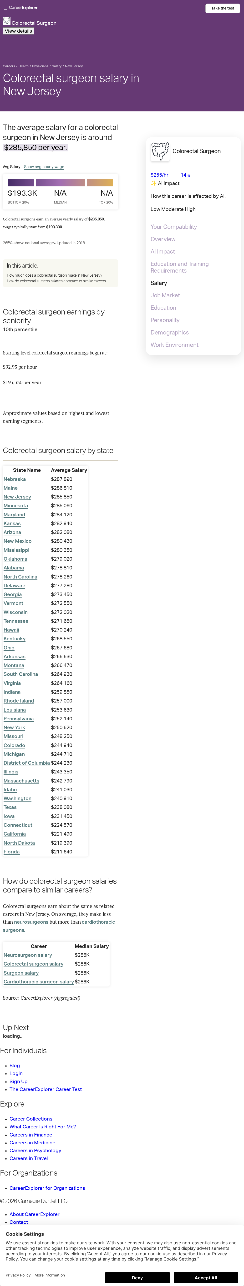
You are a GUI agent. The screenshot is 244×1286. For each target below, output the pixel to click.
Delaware (14, 585)
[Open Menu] (104, 8)
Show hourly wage (44, 167)
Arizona (12, 532)
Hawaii (11, 630)
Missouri (13, 736)
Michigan (14, 754)
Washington (17, 798)
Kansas (12, 523)
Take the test (222, 8)
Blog (15, 1065)
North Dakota (19, 843)
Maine (11, 488)
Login (16, 1073)
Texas (10, 807)
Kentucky (14, 638)
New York (14, 727)
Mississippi (16, 550)
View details (18, 31)
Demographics (170, 333)
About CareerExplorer (35, 1214)
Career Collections (31, 1119)
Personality (165, 320)
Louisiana (15, 710)
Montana (14, 665)
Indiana (12, 692)
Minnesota (16, 505)
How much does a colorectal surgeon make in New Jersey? (54, 275)
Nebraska (15, 479)
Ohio (9, 647)
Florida (12, 851)
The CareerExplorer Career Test (46, 1089)
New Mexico (18, 541)
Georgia (13, 594)
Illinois (11, 771)
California (15, 834)
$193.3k (21, 196)
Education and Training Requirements (180, 267)
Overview (163, 239)
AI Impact (163, 252)
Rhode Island (19, 700)
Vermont (13, 603)
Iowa (9, 816)
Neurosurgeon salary (28, 955)
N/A (60, 196)
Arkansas (14, 656)
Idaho (10, 789)
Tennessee (16, 621)
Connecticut (18, 825)
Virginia (12, 683)
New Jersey (17, 496)
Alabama (14, 567)
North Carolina (20, 576)
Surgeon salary (21, 973)
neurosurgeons (31, 922)
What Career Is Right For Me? (43, 1126)
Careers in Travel (29, 1158)
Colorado (14, 745)
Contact (19, 1222)
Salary (159, 283)
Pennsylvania (19, 718)
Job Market (165, 296)
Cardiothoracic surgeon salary (39, 981)
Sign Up (19, 1081)
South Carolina (21, 674)
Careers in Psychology (35, 1150)
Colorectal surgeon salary (33, 964)
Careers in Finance (31, 1134)
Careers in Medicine (32, 1142)
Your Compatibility (174, 227)
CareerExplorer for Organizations (47, 1188)
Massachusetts (21, 780)
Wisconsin (16, 612)
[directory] (60, 273)
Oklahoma (15, 559)
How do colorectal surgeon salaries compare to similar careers (56, 281)
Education (163, 308)
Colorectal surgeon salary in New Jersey (71, 85)
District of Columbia (27, 763)
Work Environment (174, 345)
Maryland (14, 514)
